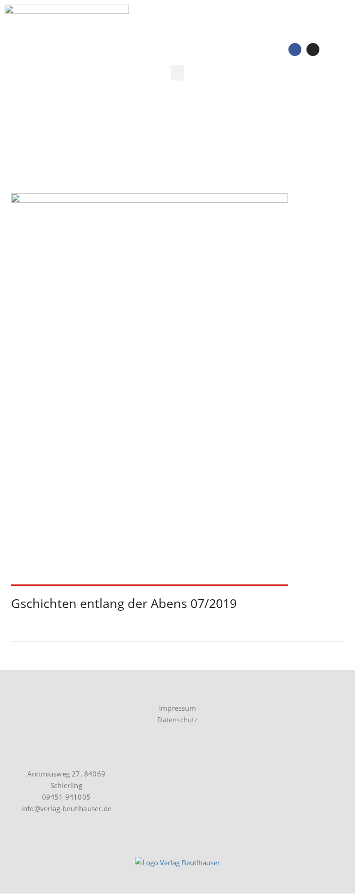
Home (21, 143)
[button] (177, 73)
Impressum (177, 708)
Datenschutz (177, 719)
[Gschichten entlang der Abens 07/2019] (177, 389)
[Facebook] (294, 49)
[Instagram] (312, 49)
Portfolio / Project (71, 143)
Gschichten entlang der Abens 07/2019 (124, 603)
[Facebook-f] (32, 689)
